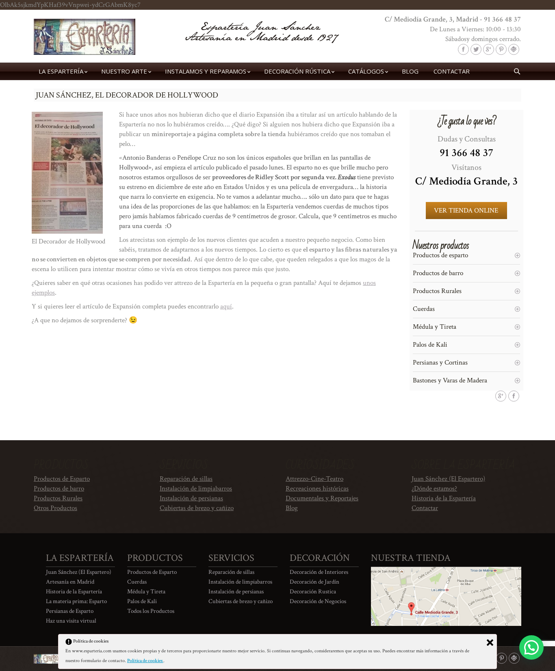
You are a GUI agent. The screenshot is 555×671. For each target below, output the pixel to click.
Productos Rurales (437, 291)
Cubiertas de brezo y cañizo (197, 508)
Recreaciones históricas (317, 488)
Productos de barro (438, 273)
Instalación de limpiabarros (196, 488)
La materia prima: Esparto (76, 601)
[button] (531, 647)
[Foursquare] (513, 49)
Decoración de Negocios (318, 601)
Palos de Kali (430, 344)
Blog (292, 508)
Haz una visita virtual (71, 621)
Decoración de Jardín (314, 582)
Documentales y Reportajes (322, 498)
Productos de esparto (440, 255)
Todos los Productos (150, 611)
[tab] (466, 255)
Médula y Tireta (434, 326)
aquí (226, 306)
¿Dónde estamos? (434, 488)
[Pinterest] (501, 49)
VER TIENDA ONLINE (466, 210)
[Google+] (488, 49)
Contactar (425, 508)
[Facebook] (463, 49)
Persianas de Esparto (69, 611)
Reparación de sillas (186, 478)
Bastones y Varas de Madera (450, 380)
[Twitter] (475, 49)
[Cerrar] (490, 642)
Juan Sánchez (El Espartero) (448, 478)
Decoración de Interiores (319, 572)
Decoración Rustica (313, 591)
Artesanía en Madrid (70, 582)
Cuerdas (424, 308)
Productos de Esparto (62, 478)
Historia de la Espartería (444, 498)
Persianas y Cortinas (440, 362)
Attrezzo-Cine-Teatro (314, 478)
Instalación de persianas (191, 498)
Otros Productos (55, 508)
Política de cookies (145, 661)
